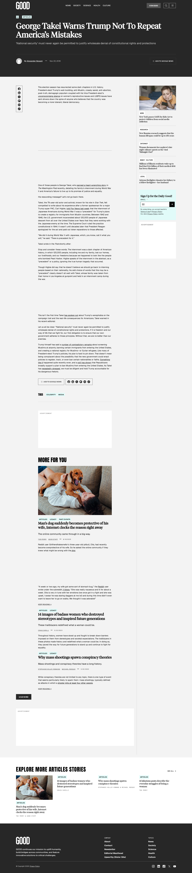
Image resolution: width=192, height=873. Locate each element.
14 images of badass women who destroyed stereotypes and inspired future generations (71, 616)
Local (142, 176)
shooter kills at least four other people (75, 683)
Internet (144, 144)
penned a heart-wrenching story (91, 185)
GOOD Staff (53, 539)
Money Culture (146, 160)
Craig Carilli (43, 630)
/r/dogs (66, 589)
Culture (107, 5)
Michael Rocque (68, 669)
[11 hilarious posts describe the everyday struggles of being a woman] (157, 783)
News (68, 5)
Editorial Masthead (113, 853)
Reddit (101, 586)
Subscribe (153, 6)
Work (142, 113)
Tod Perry (42, 539)
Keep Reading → (44, 604)
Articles (27, 17)
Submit (173, 205)
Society (77, 5)
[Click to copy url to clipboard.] (19, 109)
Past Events (64, 519)
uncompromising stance (49, 96)
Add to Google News (164, 61)
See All (170, 771)
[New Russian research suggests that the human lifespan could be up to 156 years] (157, 131)
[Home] (17, 17)
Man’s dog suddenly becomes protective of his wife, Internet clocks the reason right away (73, 525)
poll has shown (84, 362)
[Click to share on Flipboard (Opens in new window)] (19, 101)
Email (144, 200)
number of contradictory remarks (77, 344)
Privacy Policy (157, 212)
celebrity (51, 395)
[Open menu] (172, 5)
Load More (23, 697)
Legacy (53, 519)
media (61, 395)
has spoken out (71, 315)
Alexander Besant (35, 61)
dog (73, 550)
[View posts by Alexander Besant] (19, 61)
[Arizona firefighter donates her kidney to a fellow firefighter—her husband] (157, 178)
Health (97, 5)
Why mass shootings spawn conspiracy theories (75, 657)
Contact (108, 845)
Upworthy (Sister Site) (115, 857)
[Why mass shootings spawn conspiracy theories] (116, 782)
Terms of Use (145, 212)
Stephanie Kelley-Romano (49, 669)
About (107, 841)
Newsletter (109, 849)
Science (87, 5)
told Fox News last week (77, 208)
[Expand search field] (166, 5)
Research (144, 130)
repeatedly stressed (51, 368)
